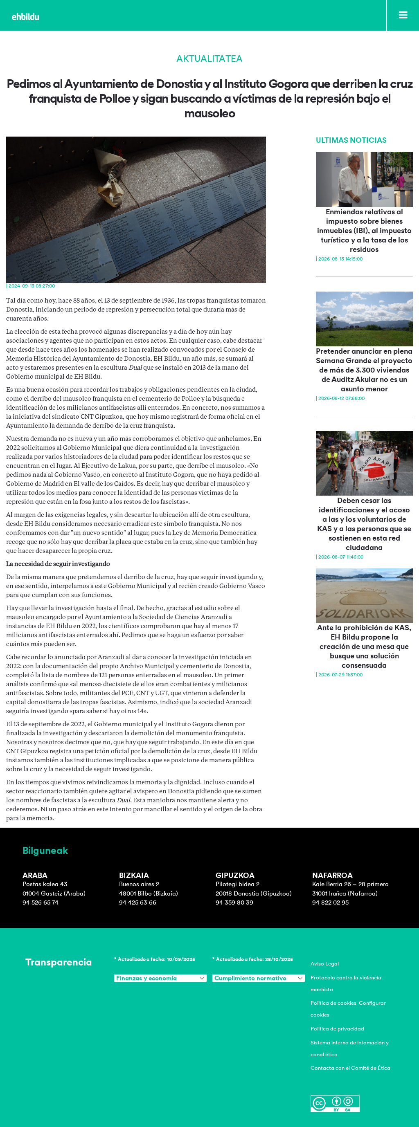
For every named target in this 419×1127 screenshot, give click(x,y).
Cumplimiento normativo (250, 978)
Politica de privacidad (337, 1029)
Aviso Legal (325, 964)
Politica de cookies (333, 1003)
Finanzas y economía (146, 978)
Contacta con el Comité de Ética (350, 1068)
